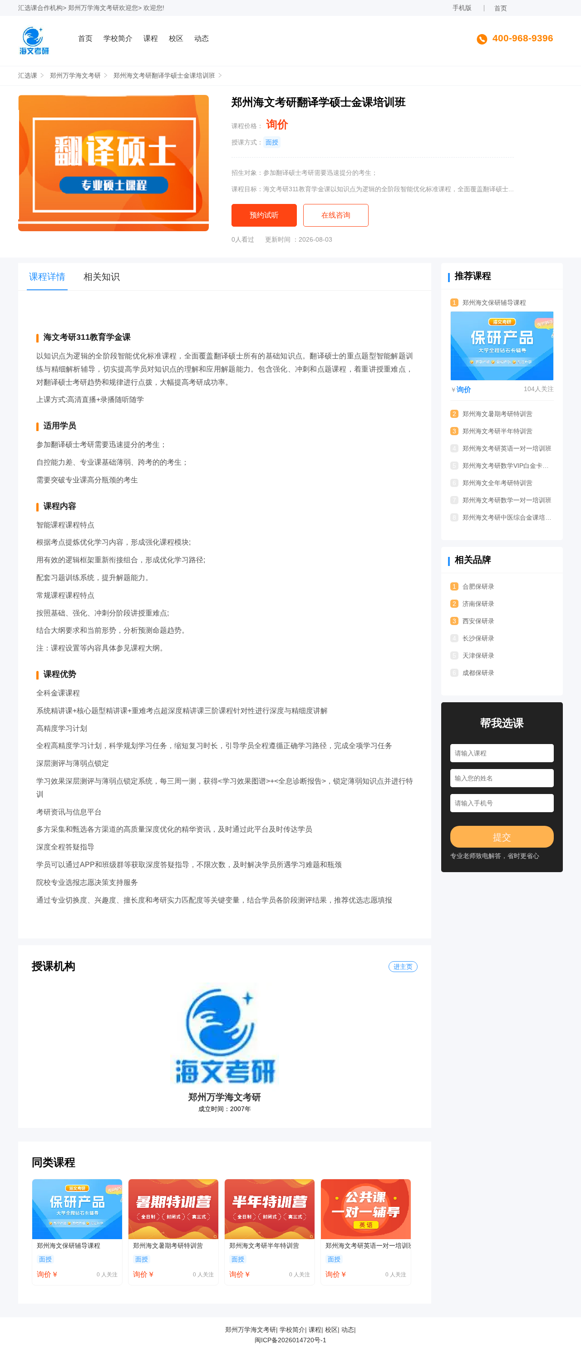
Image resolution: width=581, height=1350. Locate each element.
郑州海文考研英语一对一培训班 (368, 1245)
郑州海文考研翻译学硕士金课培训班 (164, 75)
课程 (150, 38)
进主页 (403, 966)
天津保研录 (473, 655)
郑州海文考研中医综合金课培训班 (503, 517)
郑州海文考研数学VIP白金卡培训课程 (503, 465)
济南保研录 (473, 603)
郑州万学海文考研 (93, 7)
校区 (176, 38)
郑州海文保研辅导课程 (68, 1245)
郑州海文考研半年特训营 (264, 1245)
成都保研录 (473, 672)
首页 (500, 8)
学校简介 (118, 38)
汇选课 (27, 7)
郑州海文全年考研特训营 (492, 482)
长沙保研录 (473, 638)
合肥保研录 (473, 586)
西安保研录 (473, 621)
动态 (201, 38)
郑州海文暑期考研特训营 (168, 1245)
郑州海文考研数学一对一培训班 (502, 500)
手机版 (462, 7)
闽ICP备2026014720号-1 (290, 1340)
